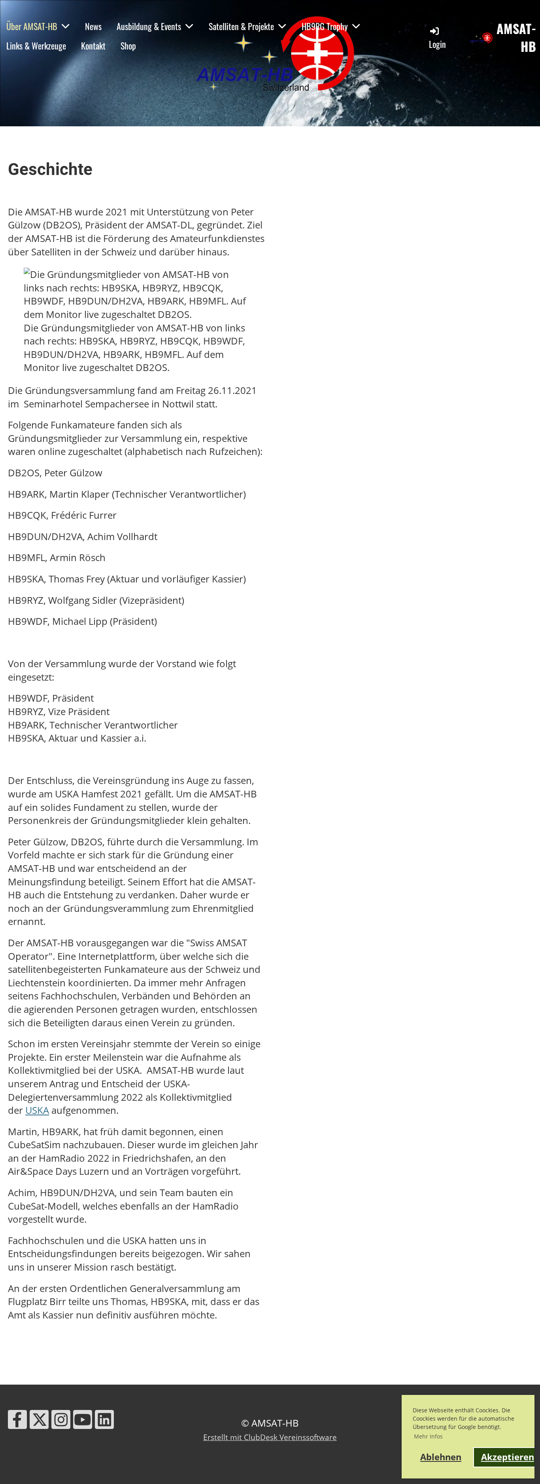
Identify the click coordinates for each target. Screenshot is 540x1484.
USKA (37, 1110)
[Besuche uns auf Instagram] (60, 1422)
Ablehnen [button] (440, 1457)
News (93, 26)
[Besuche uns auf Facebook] (17, 1422)
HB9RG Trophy (325, 26)
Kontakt (93, 45)
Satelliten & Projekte (241, 26)
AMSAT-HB (516, 37)
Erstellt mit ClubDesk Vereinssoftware (270, 1437)
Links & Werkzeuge (36, 45)
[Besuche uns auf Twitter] (39, 1422)
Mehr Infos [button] (428, 1436)
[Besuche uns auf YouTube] (82, 1422)
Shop (128, 45)
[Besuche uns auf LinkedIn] (104, 1422)
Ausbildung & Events (149, 26)
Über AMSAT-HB (31, 26)
